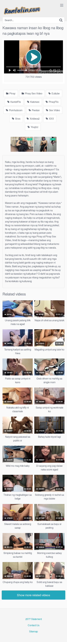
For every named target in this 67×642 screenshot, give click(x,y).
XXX (51, 118)
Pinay (12, 93)
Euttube (55, 93)
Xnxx (17, 118)
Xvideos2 (34, 118)
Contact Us (33, 625)
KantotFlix (15, 102)
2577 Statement (33, 619)
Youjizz (34, 127)
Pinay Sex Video (33, 93)
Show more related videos (33, 595)
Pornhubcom (15, 110)
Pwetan (35, 110)
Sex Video (54, 110)
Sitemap (33, 631)
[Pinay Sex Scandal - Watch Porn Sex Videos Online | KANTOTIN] (21, 9)
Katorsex (34, 102)
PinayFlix (53, 102)
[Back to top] (61, 635)
